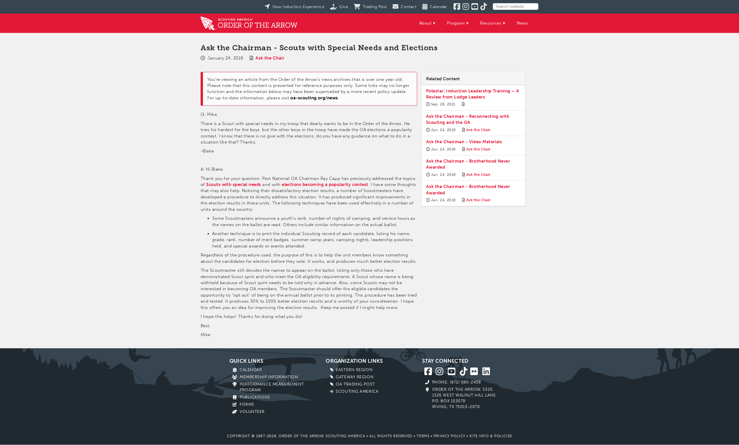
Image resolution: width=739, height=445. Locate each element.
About (425, 23)
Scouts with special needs (233, 184)
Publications (255, 397)
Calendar (251, 369)
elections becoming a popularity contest (325, 184)
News (522, 23)
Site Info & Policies (490, 436)
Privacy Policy (449, 436)
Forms (247, 404)
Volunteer (252, 411)
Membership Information (269, 377)
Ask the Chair (269, 58)
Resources (490, 23)
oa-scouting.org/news (314, 97)
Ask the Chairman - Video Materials (464, 141)
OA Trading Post (355, 384)
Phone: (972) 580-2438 (456, 382)
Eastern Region (354, 369)
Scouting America (357, 391)
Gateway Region (355, 377)
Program (456, 23)
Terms (423, 436)
